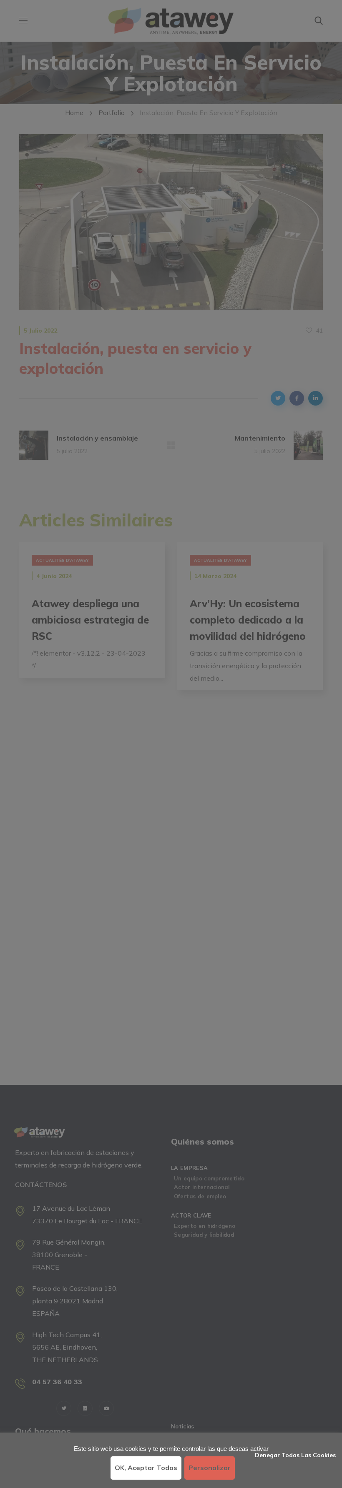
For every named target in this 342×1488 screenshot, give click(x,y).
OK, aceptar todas (146, 1467)
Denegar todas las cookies (295, 1455)
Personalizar (210, 1467)
